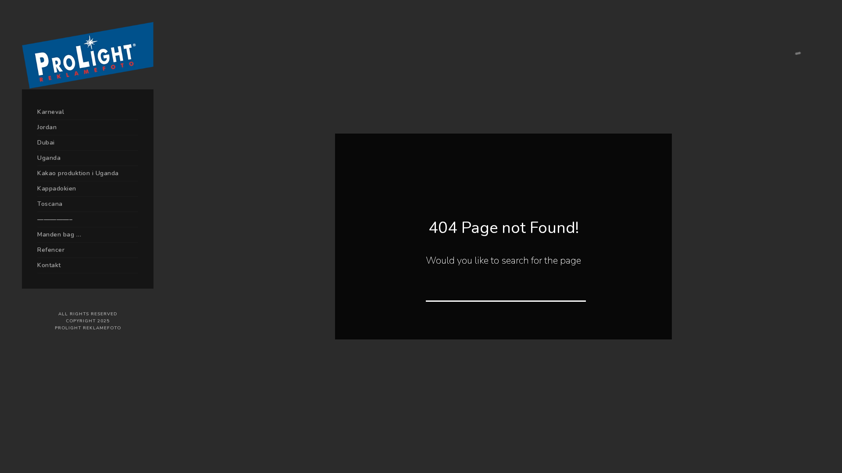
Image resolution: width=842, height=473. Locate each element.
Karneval (50, 112)
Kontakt (49, 265)
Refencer (50, 250)
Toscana (50, 204)
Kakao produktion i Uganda (78, 173)
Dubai (46, 142)
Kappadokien (56, 188)
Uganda (49, 158)
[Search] (573, 289)
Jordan (47, 127)
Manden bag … (59, 234)
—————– (54, 219)
